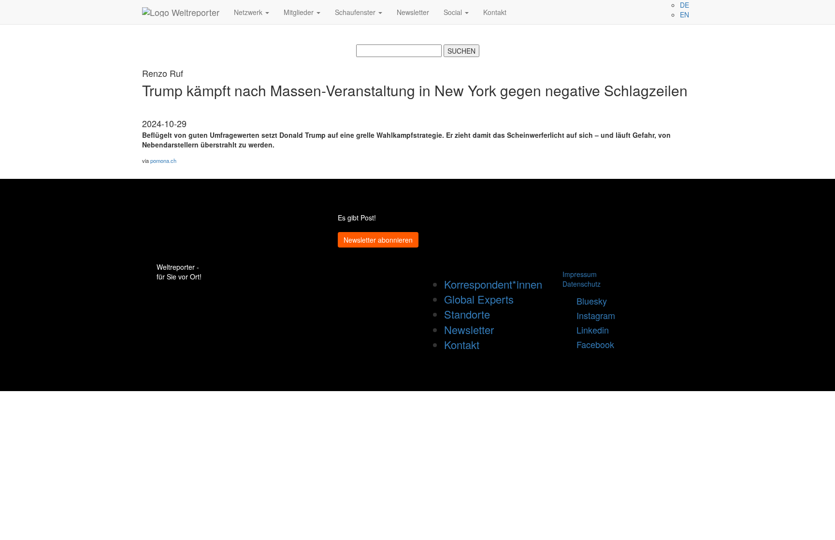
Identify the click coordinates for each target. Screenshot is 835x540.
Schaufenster (356, 12)
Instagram (592, 315)
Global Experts (479, 299)
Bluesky (588, 300)
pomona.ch (163, 160)
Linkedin (589, 329)
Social (454, 12)
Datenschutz (581, 284)
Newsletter (413, 12)
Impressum (579, 274)
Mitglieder (300, 12)
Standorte (467, 313)
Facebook (591, 344)
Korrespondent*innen (493, 284)
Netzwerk (249, 12)
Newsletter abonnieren (378, 240)
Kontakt (494, 12)
